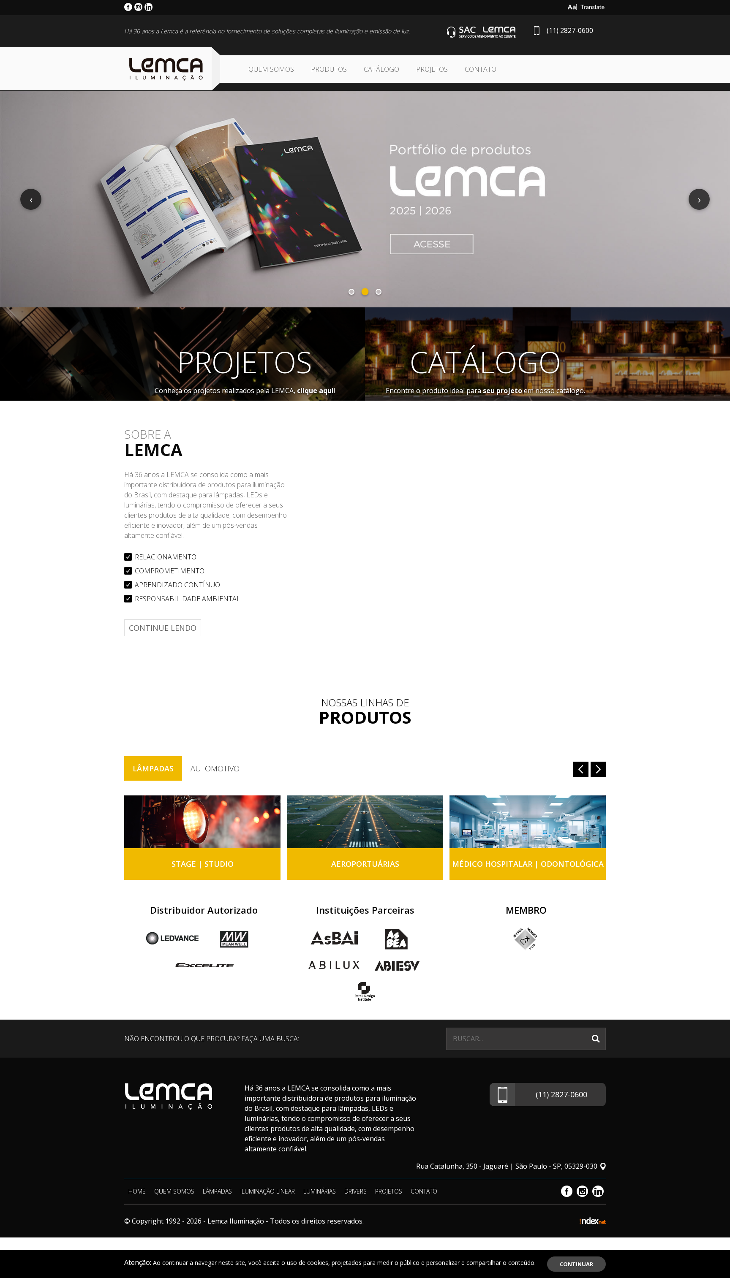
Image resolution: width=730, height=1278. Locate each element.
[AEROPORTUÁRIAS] (365, 822)
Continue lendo (162, 628)
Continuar (576, 1264)
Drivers (355, 1191)
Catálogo (381, 69)
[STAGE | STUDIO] (202, 822)
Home (137, 1191)
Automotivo (215, 768)
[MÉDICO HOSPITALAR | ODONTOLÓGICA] (527, 822)
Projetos (432, 69)
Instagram (582, 1191)
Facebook (566, 1191)
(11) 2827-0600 (570, 30)
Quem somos (271, 69)
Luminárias (319, 1191)
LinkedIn (598, 1191)
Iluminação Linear (267, 1191)
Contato (480, 69)
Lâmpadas (153, 768)
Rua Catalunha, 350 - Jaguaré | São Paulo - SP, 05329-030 (506, 1166)
